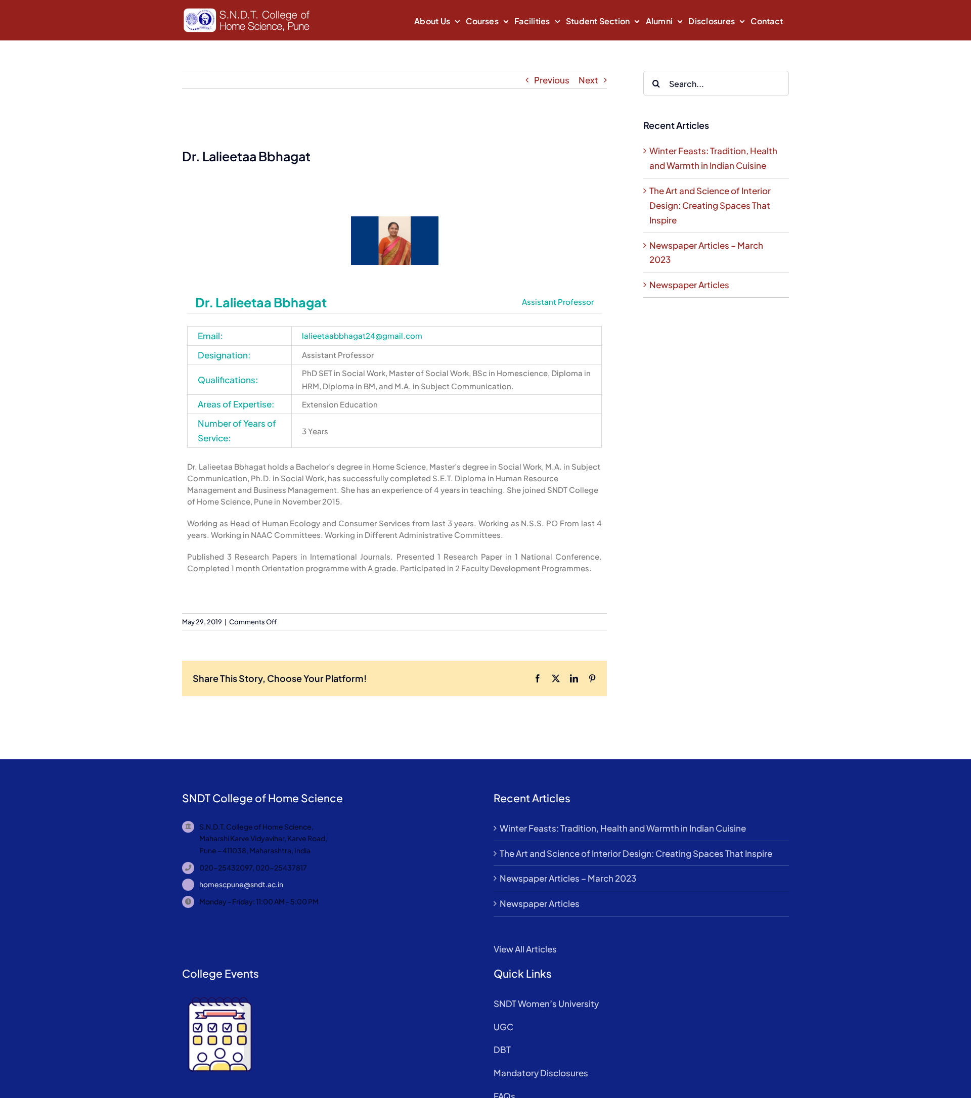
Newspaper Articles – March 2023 (568, 878)
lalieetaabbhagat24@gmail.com (362, 335)
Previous (551, 79)
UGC (503, 1026)
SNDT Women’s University (546, 1003)
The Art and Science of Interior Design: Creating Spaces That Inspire (710, 205)
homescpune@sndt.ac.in (241, 884)
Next (588, 79)
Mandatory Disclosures (541, 1072)
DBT (502, 1049)
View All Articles (525, 948)
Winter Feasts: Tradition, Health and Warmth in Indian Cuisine (623, 828)
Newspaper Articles (689, 284)
